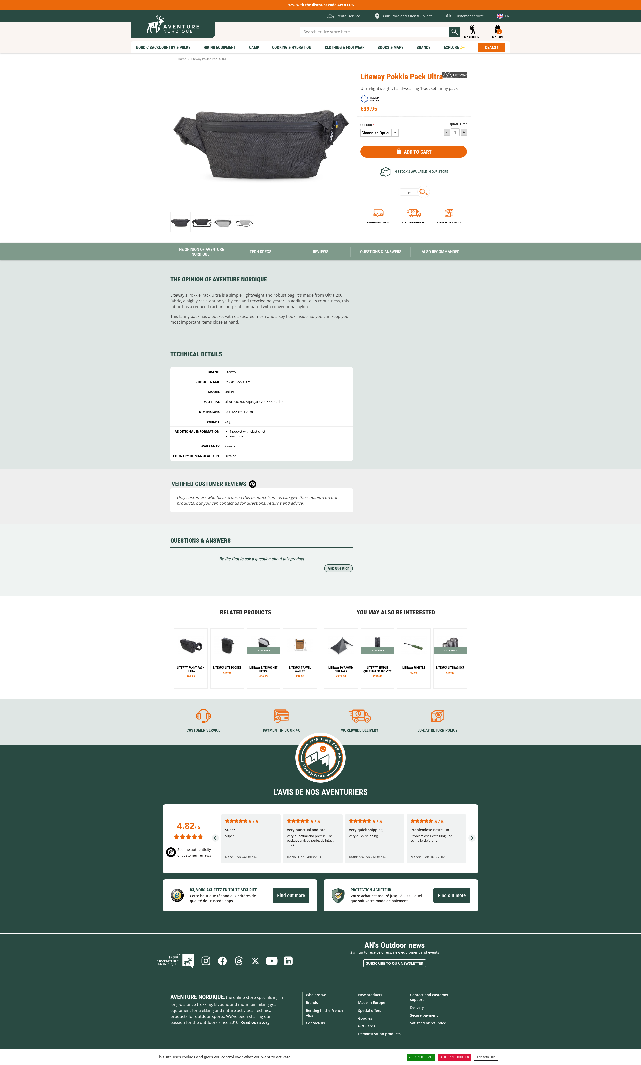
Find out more (291, 895)
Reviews (320, 251)
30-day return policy (449, 222)
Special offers (369, 1010)
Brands (312, 1002)
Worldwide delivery (414, 222)
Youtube (272, 961)
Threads (239, 961)
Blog (175, 961)
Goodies (365, 1018)
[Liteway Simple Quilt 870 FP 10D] (377, 658)
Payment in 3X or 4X (281, 730)
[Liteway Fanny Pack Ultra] (190, 658)
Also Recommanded (441, 251)
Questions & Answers (380, 251)
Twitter (255, 961)
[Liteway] (454, 75)
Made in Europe (371, 1002)
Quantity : (458, 124)
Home (182, 59)
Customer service (203, 730)
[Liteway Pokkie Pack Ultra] (180, 222)
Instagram (206, 961)
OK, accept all (423, 1057)
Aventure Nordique (197, 996)
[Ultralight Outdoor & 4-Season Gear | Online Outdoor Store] (173, 24)
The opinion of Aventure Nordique (200, 252)
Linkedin (288, 961)
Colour (366, 125)
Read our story (255, 1022)
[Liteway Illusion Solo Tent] (341, 658)
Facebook (222, 961)
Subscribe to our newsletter (394, 963)
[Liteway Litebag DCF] (450, 658)
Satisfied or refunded (428, 1023)
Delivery (417, 1007)
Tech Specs (260, 251)
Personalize (486, 1057)
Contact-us (315, 1023)
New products (370, 994)
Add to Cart (418, 152)
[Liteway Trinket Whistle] (413, 658)
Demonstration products (379, 1033)
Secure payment (424, 1015)
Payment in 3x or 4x (378, 222)
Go (454, 32)
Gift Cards (366, 1026)
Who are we (316, 994)
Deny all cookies (456, 1057)
